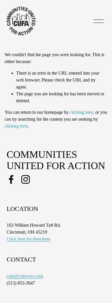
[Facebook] (11, 179)
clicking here (81, 112)
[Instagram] (25, 179)
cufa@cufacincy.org (25, 276)
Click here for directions (28, 238)
